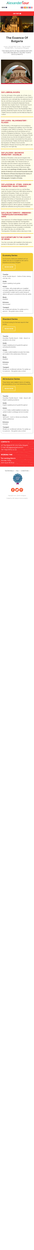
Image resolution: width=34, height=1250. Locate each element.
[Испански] (25, 8)
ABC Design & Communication (20, 498)
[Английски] (22, 8)
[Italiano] (28, 8)
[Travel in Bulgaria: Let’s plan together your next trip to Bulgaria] (17, 4)
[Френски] (31, 8)
